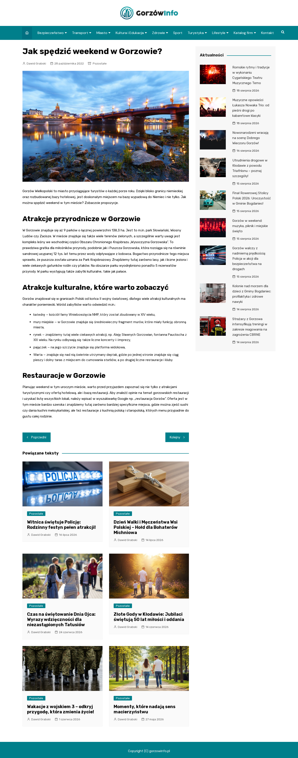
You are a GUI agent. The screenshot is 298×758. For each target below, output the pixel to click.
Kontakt (267, 33)
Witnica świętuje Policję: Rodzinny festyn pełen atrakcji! (61, 524)
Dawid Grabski (36, 63)
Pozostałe (100, 63)
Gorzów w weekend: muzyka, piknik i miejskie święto (250, 226)
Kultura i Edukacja (130, 33)
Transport (80, 33)
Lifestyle (218, 33)
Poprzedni (38, 437)
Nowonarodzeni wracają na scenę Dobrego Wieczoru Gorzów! (250, 138)
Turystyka (196, 33)
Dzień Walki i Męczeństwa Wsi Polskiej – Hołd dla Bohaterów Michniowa (146, 527)
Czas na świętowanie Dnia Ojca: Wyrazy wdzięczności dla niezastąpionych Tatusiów (61, 619)
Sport (177, 33)
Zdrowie (158, 33)
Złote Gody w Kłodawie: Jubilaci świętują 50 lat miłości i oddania (149, 617)
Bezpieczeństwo (51, 33)
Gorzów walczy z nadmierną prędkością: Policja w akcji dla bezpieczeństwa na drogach (249, 258)
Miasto (101, 33)
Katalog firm (243, 33)
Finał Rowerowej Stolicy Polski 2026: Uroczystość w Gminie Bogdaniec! (251, 198)
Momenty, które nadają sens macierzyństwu (144, 709)
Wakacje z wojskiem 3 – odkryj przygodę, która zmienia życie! (60, 709)
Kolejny (175, 437)
